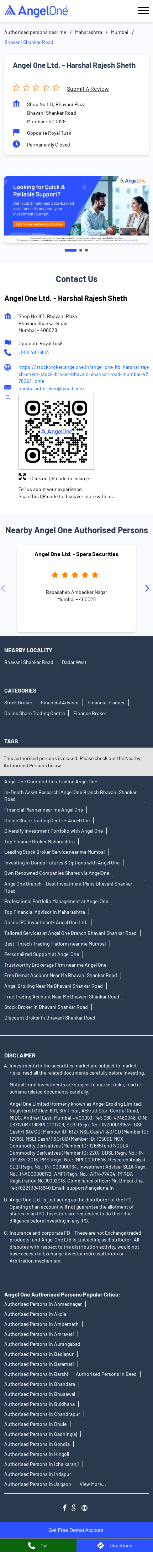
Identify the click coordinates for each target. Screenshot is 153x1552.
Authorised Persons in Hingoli (36, 1454)
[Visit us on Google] (76, 1508)
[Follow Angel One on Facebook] (67, 1508)
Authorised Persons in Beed (106, 1374)
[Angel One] (36, 11)
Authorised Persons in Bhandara (39, 1384)
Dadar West (74, 662)
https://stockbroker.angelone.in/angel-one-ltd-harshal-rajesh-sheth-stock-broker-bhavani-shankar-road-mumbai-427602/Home (84, 374)
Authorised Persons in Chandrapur (42, 1414)
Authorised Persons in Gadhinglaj (40, 1434)
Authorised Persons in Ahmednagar (43, 1304)
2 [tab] (80, 250)
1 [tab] (70, 250)
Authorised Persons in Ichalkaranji (41, 1464)
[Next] (148, 588)
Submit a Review (88, 88)
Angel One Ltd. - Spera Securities (76, 553)
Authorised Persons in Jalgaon (37, 1484)
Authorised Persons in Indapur (37, 1474)
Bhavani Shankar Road (28, 662)
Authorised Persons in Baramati (39, 1364)
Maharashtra (88, 32)
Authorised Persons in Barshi (36, 1374)
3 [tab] (86, 250)
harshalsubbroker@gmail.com (51, 388)
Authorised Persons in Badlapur (39, 1354)
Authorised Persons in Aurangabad (42, 1344)
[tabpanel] (76, 209)
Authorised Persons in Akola (35, 1314)
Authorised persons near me (35, 32)
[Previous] (4, 588)
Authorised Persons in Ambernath (41, 1324)
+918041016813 (34, 352)
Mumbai (119, 32)
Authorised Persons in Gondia (37, 1444)
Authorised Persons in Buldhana (39, 1404)
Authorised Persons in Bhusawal (39, 1394)
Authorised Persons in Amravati (39, 1334)
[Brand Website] (86, 1508)
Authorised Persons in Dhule (35, 1424)
